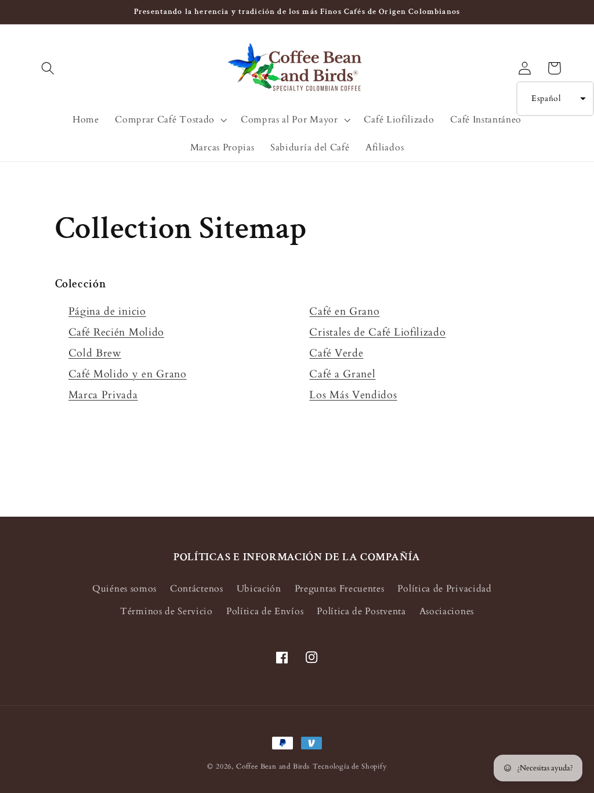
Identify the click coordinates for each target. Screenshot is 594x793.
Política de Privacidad (444, 588)
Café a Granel (342, 374)
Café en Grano (344, 311)
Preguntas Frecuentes (340, 588)
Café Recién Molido (116, 332)
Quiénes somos (124, 588)
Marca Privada (103, 395)
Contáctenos (196, 588)
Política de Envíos (264, 611)
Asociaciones (446, 611)
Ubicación (259, 588)
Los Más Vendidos (353, 395)
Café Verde (336, 353)
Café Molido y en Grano (127, 374)
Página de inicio (107, 311)
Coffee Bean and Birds (273, 766)
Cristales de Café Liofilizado (377, 332)
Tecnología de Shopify (350, 766)
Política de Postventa (361, 611)
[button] (48, 68)
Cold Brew (94, 353)
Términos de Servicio (166, 611)
